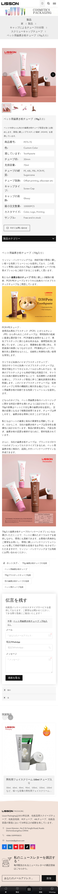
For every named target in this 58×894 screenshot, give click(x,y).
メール (9, 629)
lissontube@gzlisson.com (15, 840)
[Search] (48, 3)
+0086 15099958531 (14, 835)
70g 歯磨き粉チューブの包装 (34, 563)
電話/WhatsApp (13, 641)
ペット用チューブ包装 (14, 587)
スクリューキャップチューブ (27, 31)
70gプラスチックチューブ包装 (18, 575)
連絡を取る (14, 677)
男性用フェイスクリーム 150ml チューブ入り (29, 781)
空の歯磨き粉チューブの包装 (17, 581)
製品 (30, 23)
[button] (53, 74)
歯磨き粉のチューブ (21, 277)
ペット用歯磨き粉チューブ (16, 569)
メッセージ (11, 653)
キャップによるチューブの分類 (27, 27)
